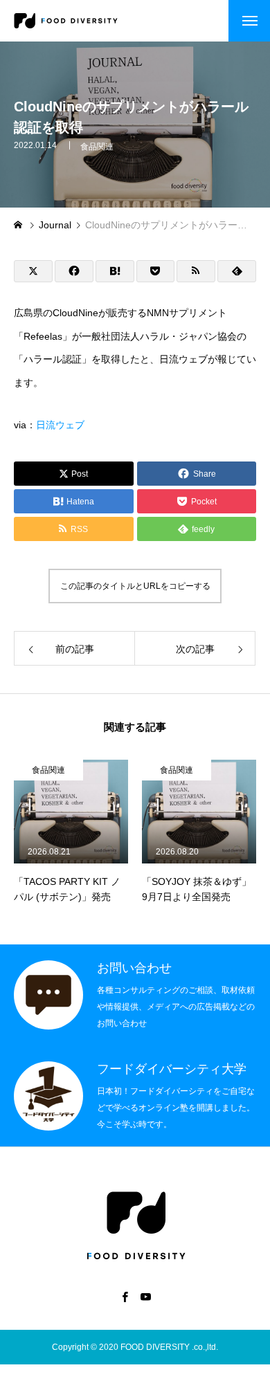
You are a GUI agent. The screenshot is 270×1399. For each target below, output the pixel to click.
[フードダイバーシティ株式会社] (66, 20)
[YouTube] (145, 1297)
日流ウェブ (60, 424)
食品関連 (97, 147)
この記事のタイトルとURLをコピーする (135, 586)
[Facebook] (125, 1297)
